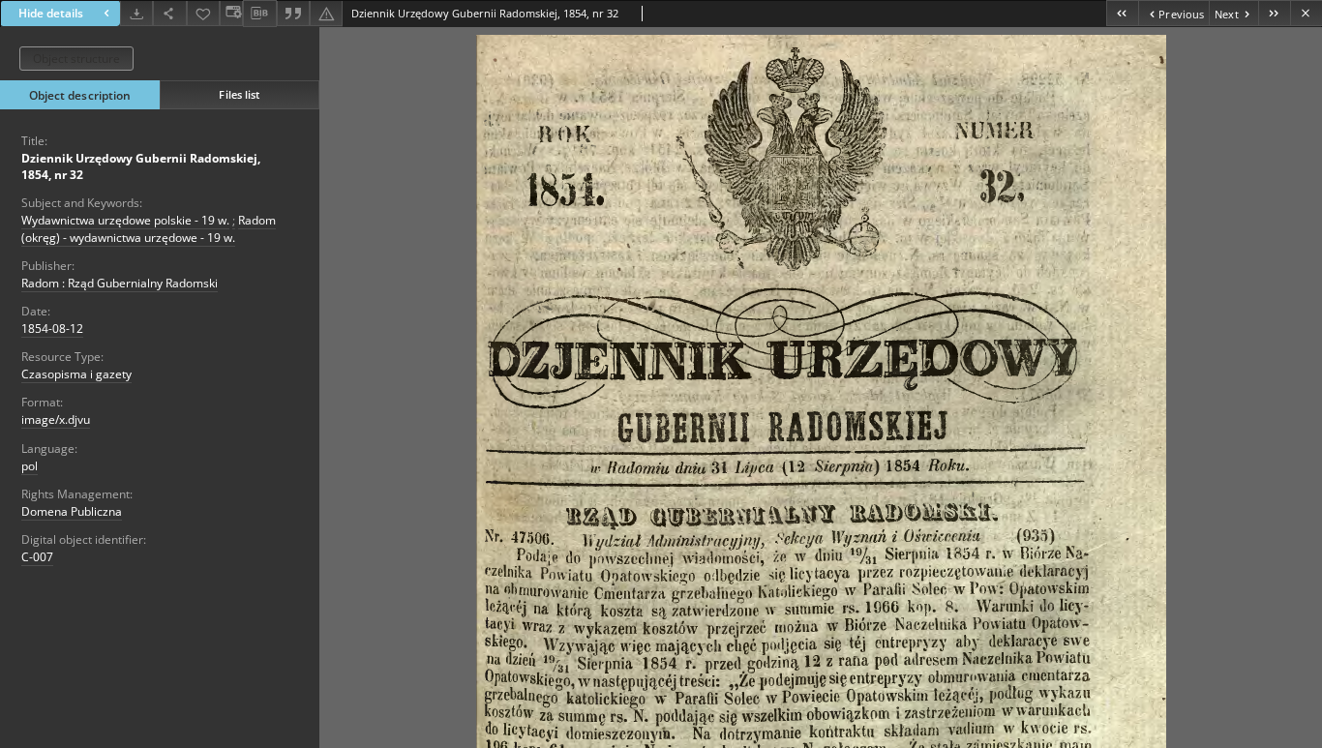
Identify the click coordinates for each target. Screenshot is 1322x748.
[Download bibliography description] (259, 13)
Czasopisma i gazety (76, 374)
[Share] (169, 13)
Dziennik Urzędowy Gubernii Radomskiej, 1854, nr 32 (140, 166)
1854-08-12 (52, 328)
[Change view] (231, 13)
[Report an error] (326, 13)
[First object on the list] (1122, 13)
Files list (239, 94)
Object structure (76, 58)
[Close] (1306, 13)
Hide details (50, 13)
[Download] (136, 13)
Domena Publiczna (71, 511)
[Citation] (293, 13)
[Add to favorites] (203, 13)
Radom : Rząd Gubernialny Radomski (119, 283)
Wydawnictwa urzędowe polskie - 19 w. (125, 220)
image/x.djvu (55, 419)
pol (29, 466)
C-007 (37, 557)
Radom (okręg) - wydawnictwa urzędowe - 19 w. (148, 228)
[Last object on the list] (1274, 13)
